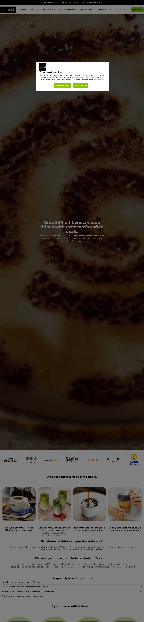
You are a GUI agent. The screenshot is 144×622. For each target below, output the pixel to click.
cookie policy (99, 79)
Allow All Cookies (80, 85)
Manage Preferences (62, 85)
